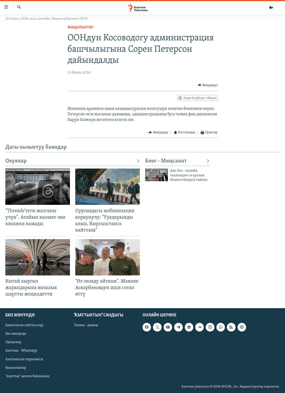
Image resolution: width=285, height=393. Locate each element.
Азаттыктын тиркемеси (24, 359)
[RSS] (231, 327)
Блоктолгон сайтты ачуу (24, 325)
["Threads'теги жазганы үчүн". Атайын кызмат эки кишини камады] (37, 187)
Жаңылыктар (80, 28)
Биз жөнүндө (15, 334)
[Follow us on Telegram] (178, 327)
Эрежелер (13, 342)
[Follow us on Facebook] (146, 327)
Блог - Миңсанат (166, 161)
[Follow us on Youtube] (168, 327)
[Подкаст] (242, 327)
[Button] (208, 85)
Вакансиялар (15, 367)
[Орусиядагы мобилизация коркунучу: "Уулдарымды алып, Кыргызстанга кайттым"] (107, 187)
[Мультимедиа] (271, 7)
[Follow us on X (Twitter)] (157, 327)
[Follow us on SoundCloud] (199, 327)
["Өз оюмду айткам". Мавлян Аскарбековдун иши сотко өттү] (107, 257)
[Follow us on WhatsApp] (220, 327)
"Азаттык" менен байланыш (27, 376)
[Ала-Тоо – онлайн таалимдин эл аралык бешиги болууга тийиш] (156, 175)
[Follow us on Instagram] (210, 327)
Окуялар (16, 161)
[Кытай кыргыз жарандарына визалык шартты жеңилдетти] (37, 257)
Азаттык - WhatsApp (21, 350)
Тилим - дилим (86, 325)
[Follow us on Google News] (189, 327)
